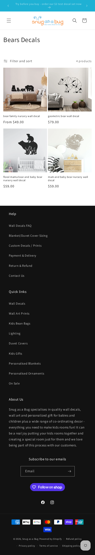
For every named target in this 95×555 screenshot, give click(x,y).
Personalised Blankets (25, 363)
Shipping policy (71, 545)
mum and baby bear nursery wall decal (68, 178)
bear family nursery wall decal (21, 116)
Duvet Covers (18, 343)
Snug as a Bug (30, 538)
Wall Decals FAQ (20, 226)
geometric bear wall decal (63, 116)
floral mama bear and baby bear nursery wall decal (22, 178)
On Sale (14, 383)
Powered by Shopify (50, 538)
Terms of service (48, 545)
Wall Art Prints (19, 313)
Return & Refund (20, 266)
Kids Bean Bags (19, 323)
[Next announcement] (87, 6)
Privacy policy (27, 545)
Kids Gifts (15, 353)
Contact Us (17, 276)
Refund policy (74, 538)
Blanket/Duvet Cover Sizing (28, 236)
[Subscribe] (69, 471)
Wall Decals (17, 303)
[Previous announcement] (8, 6)
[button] (9, 20)
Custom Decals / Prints (25, 246)
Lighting (15, 333)
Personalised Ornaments (26, 373)
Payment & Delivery (22, 255)
